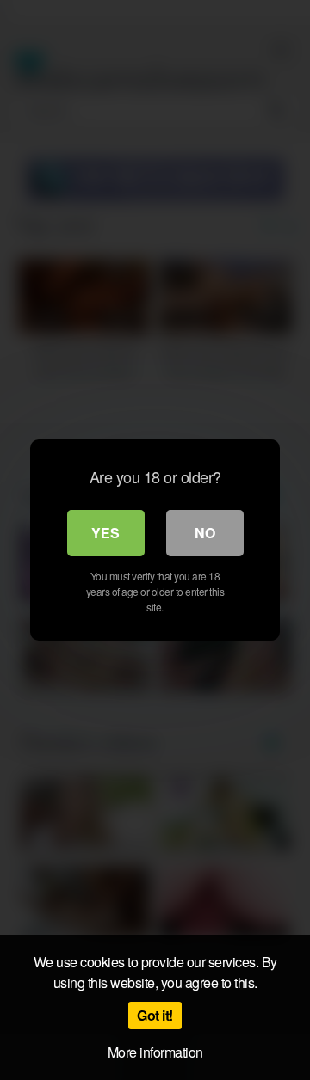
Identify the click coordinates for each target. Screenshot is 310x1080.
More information (155, 1052)
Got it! (155, 1015)
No (205, 533)
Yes (105, 533)
